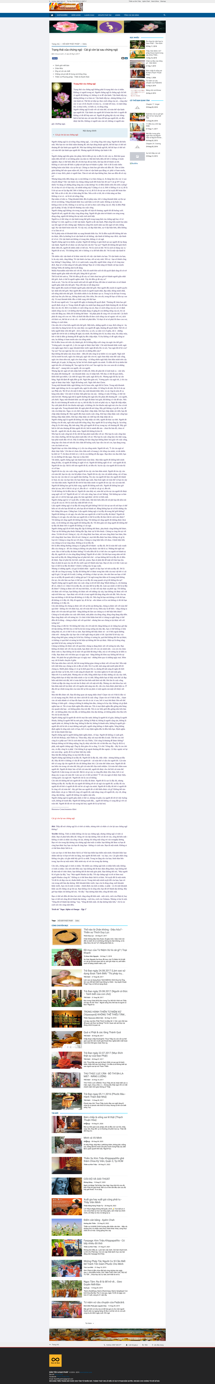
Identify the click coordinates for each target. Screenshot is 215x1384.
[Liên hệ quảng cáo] (107, 32)
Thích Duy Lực (89, 936)
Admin (117, 15)
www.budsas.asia (86, 1372)
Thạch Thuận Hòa (63, 1377)
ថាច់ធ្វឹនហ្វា (87, 1124)
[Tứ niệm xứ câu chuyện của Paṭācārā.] (67, 1309)
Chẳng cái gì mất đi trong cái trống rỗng (70, 74)
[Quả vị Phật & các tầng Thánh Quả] (67, 1039)
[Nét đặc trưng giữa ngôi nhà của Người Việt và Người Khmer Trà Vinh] (137, 137)
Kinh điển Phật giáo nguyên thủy (95, 1306)
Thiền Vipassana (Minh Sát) (93, 1018)
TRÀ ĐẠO (87, 977)
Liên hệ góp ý (133, 1345)
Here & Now (155, 1)
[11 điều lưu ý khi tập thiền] (137, 127)
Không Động (88, 1182)
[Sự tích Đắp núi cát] (137, 156)
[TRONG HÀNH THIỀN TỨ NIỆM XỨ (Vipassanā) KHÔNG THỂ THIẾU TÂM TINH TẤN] (67, 1019)
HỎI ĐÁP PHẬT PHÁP (65, 921)
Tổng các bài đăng (131, 15)
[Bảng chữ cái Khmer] (137, 93)
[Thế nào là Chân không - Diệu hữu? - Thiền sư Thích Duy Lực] (67, 936)
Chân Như (59, 68)
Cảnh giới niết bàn (62, 65)
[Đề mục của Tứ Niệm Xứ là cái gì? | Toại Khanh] (67, 957)
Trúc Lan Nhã (88, 1267)
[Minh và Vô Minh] (67, 1145)
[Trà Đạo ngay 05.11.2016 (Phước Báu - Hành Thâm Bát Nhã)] (67, 1101)
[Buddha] (134, 163)
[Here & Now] (55, 1366)
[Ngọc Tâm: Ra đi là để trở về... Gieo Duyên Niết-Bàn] (67, 1288)
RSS (146, 1345)
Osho (77, 921)
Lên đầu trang (158, 1345)
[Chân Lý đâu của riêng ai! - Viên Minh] (137, 64)
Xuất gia (86, 1288)
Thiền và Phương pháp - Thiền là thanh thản (72, 77)
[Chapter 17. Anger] (137, 107)
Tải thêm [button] (88, 1323)
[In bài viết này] (126, 58)
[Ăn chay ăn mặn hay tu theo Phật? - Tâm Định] (137, 44)
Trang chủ (55, 1345)
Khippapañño (62, 15)
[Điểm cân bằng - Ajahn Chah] (67, 1227)
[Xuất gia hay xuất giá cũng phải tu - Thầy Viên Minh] (67, 1206)
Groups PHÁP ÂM (104, 15)
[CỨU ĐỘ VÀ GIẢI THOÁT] (67, 1186)
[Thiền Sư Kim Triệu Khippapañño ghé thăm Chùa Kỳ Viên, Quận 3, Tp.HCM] (67, 1165)
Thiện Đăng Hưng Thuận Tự (93, 1206)
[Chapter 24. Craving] (137, 147)
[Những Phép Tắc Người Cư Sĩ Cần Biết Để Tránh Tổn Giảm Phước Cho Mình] (67, 1268)
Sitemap (163, 1)
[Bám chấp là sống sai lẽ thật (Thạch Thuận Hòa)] (67, 1124)
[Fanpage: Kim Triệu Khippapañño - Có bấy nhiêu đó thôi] (67, 1247)
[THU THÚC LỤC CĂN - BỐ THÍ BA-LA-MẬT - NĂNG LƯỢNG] (67, 1080)
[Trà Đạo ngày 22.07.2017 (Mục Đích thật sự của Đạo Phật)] (67, 1060)
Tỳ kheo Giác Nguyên (91, 956)
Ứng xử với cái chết (62, 71)
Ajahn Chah (146, 1)
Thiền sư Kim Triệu (135, 1)
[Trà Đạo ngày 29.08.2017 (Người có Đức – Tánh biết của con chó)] (67, 998)
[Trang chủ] (52, 15)
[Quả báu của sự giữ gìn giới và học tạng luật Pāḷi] (137, 117)
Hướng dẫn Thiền (90, 1223)
